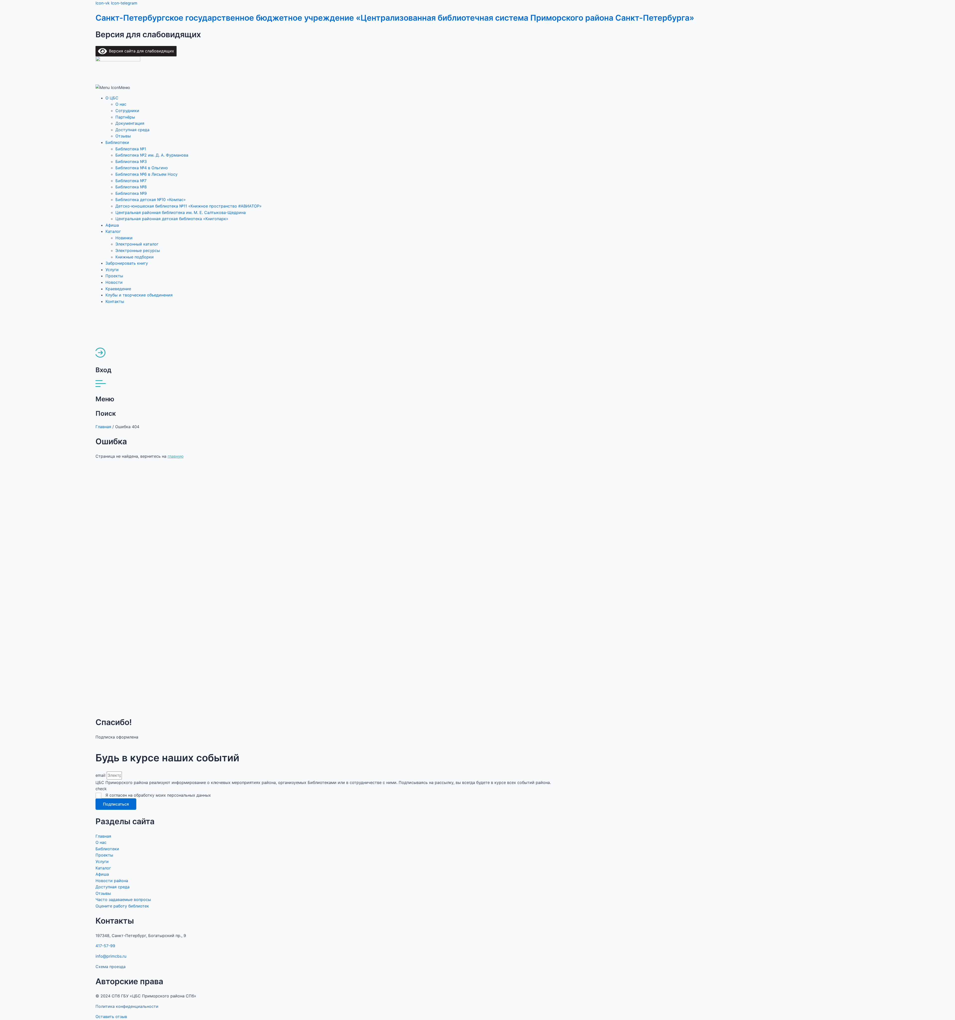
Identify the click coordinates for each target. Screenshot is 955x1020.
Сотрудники (127, 110)
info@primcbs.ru (111, 956)
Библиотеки (117, 142)
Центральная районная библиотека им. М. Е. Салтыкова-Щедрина (180, 212)
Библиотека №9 (131, 193)
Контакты (114, 301)
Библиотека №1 (130, 148)
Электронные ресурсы (137, 250)
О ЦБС (111, 97)
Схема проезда (111, 966)
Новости (114, 282)
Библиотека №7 (130, 180)
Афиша (112, 225)
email (101, 775)
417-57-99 (105, 945)
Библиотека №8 (131, 186)
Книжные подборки (134, 256)
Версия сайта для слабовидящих (140, 50)
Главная (103, 426)
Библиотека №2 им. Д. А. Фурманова (151, 155)
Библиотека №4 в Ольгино (141, 167)
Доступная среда (132, 129)
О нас (120, 104)
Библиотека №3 (131, 161)
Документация (129, 123)
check (101, 788)
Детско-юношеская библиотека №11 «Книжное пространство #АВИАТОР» (188, 206)
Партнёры (125, 117)
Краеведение (118, 288)
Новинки (124, 237)
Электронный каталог (136, 244)
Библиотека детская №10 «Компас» (150, 199)
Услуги (112, 269)
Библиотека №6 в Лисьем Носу (146, 174)
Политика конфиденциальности (127, 1006)
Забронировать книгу (126, 263)
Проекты (114, 275)
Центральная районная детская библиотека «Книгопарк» (171, 218)
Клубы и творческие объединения (139, 294)
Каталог (113, 231)
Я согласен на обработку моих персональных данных (158, 795)
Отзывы (123, 135)
